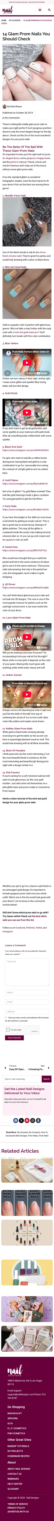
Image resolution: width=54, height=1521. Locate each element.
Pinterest (30, 927)
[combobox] (22, 1079)
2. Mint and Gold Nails (14, 267)
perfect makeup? (19, 162)
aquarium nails (13, 539)
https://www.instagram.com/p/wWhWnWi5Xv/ (26, 450)
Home (3, 20)
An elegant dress (11, 158)
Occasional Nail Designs (16, 1136)
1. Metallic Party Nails (14, 195)
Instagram (8, 931)
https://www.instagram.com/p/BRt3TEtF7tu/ (25, 550)
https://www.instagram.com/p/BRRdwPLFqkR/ (26, 587)
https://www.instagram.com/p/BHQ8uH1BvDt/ (26, 509)
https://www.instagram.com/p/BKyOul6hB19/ (25, 483)
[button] (40, 10)
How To (44, 1132)
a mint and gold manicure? (26, 332)
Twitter (39, 927)
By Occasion (14, 20)
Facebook (20, 927)
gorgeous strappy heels (38, 158)
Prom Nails (33, 1136)
